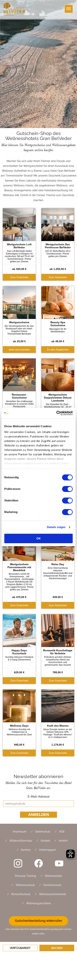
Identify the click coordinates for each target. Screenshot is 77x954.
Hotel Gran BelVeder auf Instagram (18, 863)
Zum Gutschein (19, 277)
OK (38, 538)
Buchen (56, 948)
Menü (68, 9)
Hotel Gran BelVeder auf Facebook (38, 863)
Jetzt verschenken (19, 349)
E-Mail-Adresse (38, 796)
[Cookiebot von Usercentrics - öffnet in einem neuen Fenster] (56, 413)
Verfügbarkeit (20, 948)
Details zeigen (56, 527)
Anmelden (38, 815)
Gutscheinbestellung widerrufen (38, 920)
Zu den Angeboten (58, 349)
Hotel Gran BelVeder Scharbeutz (15, 9)
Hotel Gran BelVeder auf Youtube (59, 863)
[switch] (67, 489)
